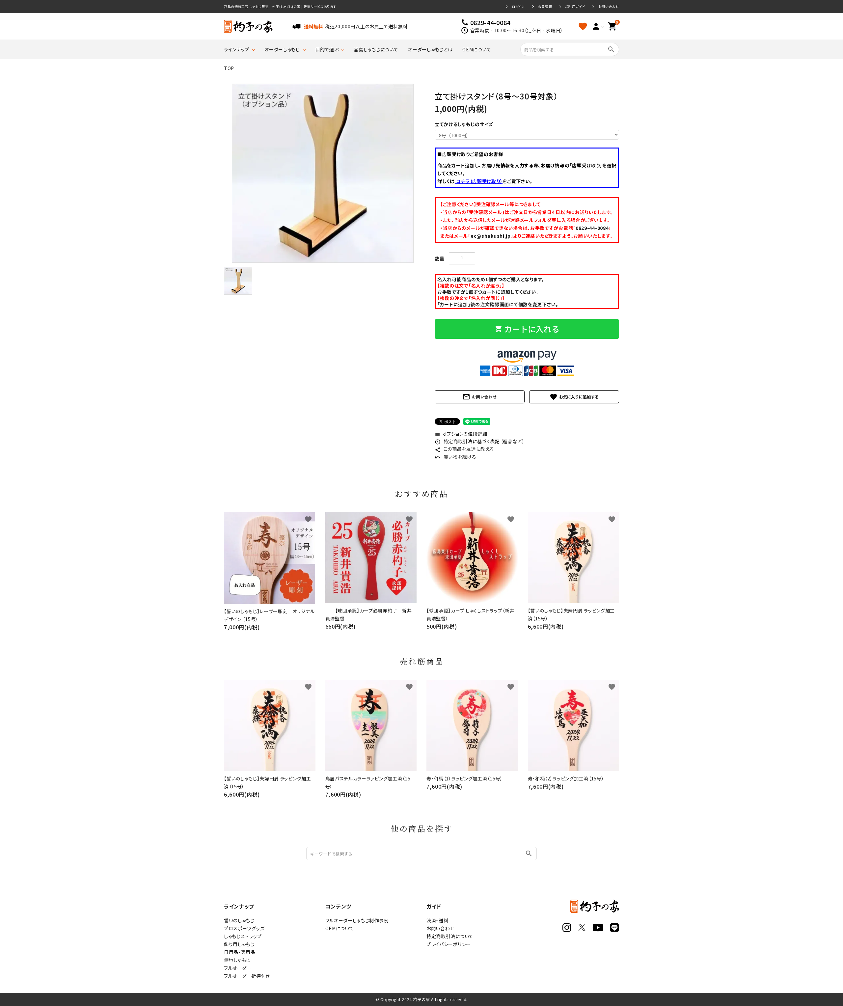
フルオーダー (237, 968)
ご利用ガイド (575, 6)
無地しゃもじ (237, 960)
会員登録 (545, 6)
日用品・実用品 (240, 952)
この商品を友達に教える (464, 449)
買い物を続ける (455, 456)
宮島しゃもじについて (376, 49)
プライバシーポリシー (448, 944)
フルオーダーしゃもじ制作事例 (357, 920)
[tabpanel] (323, 173)
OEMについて (476, 49)
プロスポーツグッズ (244, 928)
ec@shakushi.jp (491, 235)
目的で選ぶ (327, 49)
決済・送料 (437, 920)
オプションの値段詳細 (461, 433)
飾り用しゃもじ (239, 944)
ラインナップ (236, 49)
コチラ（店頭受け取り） (479, 181)
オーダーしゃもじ (282, 49)
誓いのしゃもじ (239, 920)
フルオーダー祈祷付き (247, 975)
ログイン (518, 6)
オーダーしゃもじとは (430, 49)
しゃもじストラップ (242, 936)
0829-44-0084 (592, 228)
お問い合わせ (608, 6)
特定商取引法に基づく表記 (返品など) (479, 441)
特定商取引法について (450, 936)
